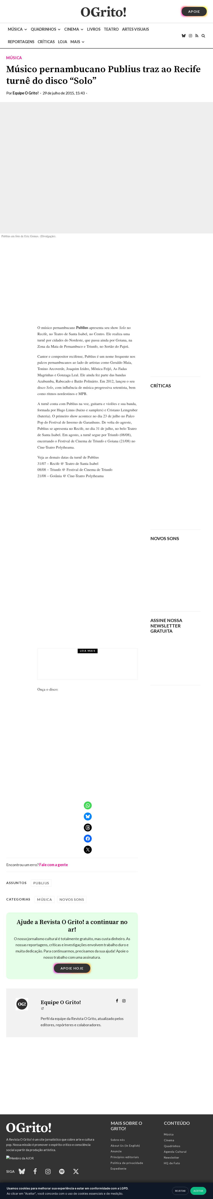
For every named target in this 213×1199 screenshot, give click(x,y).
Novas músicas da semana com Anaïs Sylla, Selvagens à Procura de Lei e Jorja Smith (173, 592)
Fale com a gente (53, 864)
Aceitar (198, 1190)
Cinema (71, 29)
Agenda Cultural (175, 1151)
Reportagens (21, 41)
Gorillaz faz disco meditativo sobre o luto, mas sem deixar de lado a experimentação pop (189, 464)
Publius (41, 883)
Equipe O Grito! (26, 93)
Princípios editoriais (125, 1157)
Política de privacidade (127, 1163)
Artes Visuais (135, 29)
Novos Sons (71, 899)
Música (15, 29)
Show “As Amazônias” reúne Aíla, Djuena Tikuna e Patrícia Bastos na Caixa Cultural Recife (100, 668)
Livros (93, 29)
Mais (75, 41)
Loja (62, 41)
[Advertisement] (175, 307)
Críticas (46, 41)
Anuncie (116, 1151)
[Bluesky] (183, 35)
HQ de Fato (172, 1163)
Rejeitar (180, 1190)
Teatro (111, 29)
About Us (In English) (125, 1145)
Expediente (118, 1168)
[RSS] (197, 35)
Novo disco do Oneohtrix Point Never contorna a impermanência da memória (189, 506)
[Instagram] (190, 35)
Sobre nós (118, 1139)
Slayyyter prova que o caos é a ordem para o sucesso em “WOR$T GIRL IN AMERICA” (185, 417)
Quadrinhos (43, 29)
